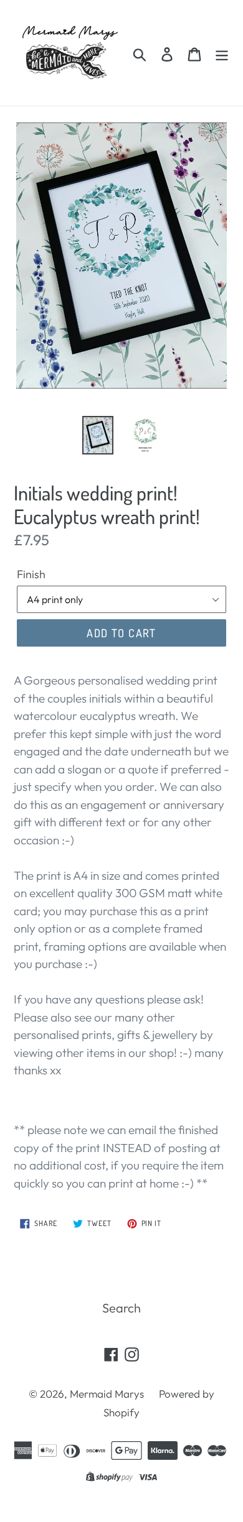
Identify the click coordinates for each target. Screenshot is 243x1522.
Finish (31, 574)
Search (121, 1308)
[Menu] (222, 52)
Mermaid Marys (107, 1393)
